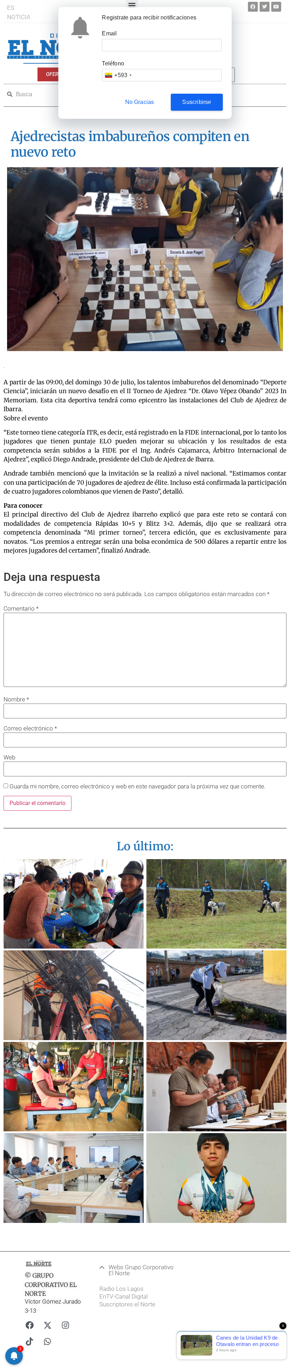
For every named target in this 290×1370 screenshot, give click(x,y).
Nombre (16, 699)
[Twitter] (264, 7)
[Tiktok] (29, 1341)
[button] (137, 1270)
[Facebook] (253, 7)
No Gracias (139, 102)
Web (9, 757)
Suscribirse (196, 102)
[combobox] (118, 75)
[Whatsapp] (47, 1341)
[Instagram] (65, 1325)
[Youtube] (276, 7)
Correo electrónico (30, 728)
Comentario (21, 609)
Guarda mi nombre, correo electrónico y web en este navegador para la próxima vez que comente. (138, 786)
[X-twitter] (47, 1325)
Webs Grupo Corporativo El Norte (141, 1270)
